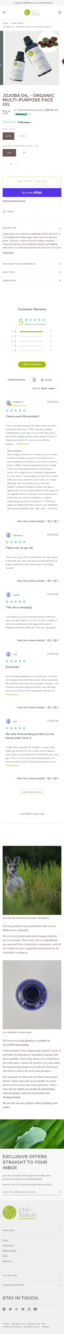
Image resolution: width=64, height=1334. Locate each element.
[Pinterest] (22, 1309)
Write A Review (32, 364)
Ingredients (9, 280)
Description (9, 228)
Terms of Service (12, 1327)
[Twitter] (10, 1309)
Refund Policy (32, 1327)
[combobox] (45, 388)
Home (6, 23)
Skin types (9, 272)
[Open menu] (7, 12)
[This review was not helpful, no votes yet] (55, 521)
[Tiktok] (16, 1309)
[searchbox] (18, 379)
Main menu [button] (9, 1230)
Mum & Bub (17, 23)
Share (10, 211)
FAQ (43, 1324)
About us (7, 1261)
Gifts (5, 1255)
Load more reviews (32, 792)
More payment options (14, 200)
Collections (8, 1245)
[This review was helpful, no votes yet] (49, 521)
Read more (8, 252)
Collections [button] (10, 1275)
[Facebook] (4, 1309)
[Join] (57, 1191)
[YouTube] (35, 1309)
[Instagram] (29, 1309)
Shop (5, 1240)
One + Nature (12, 1324)
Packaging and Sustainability (19, 264)
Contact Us (33, 1324)
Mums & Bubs (10, 1250)
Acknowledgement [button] (13, 1285)
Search (46, 1327)
